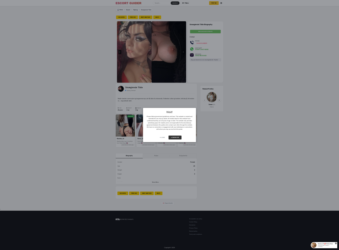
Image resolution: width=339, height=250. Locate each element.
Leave (163, 137)
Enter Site (175, 137)
